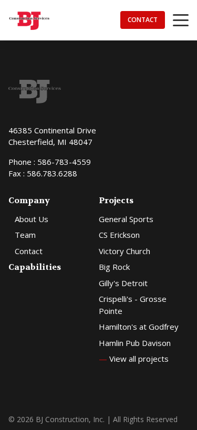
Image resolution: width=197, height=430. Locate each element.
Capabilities (34, 266)
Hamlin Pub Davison (135, 343)
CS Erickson (119, 234)
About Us (31, 219)
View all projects (134, 358)
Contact (143, 19)
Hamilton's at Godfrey (139, 326)
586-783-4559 (64, 161)
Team (25, 234)
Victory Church (124, 251)
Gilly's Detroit (123, 283)
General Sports (126, 219)
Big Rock (114, 266)
